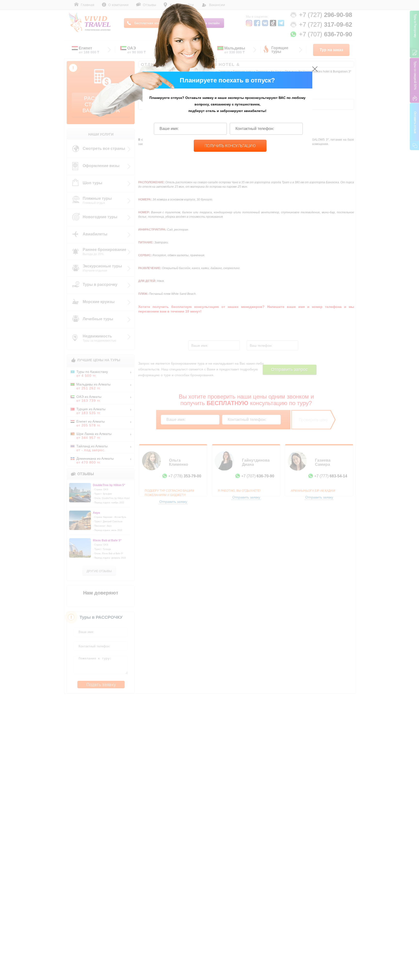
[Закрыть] (314, 69)
